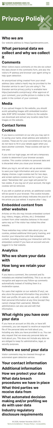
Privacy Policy (29, 424)
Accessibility (41, 424)
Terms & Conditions (14, 424)
